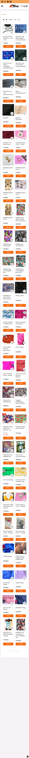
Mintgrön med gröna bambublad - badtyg (8, 634)
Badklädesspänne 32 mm (8, 193)
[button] (22, 6)
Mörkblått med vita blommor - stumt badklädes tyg (20, 635)
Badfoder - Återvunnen (19, 118)
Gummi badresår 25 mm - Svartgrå (20, 532)
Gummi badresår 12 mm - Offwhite (20, 505)
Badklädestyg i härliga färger (7, 244)
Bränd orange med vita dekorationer (7, 348)
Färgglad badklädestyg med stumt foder (20, 401)
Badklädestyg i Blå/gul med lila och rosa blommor (21, 219)
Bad (5, 14)
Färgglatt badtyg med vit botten (20, 427)
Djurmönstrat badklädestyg (7, 400)
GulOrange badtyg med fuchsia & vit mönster (8, 506)
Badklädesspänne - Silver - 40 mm (20, 143)
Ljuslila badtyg (20, 582)
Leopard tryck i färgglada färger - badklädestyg (20, 557)
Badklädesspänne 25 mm (20, 168)
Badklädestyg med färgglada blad (7, 270)
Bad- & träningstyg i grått (21, 92)
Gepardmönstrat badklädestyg (7, 455)
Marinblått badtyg (21, 607)
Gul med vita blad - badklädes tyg (20, 480)
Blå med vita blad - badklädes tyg (8, 322)
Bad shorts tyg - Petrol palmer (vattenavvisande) (21, 64)
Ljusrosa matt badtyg (7, 608)
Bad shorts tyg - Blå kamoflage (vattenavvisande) (21, 38)
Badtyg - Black (20, 295)
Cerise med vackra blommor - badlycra (21, 375)
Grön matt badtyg (8, 480)
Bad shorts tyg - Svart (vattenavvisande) (8, 92)
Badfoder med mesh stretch (7, 143)
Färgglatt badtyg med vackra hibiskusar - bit (7, 428)
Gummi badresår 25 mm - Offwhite (8, 532)
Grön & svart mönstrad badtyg (20, 455)
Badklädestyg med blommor (19, 244)
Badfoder (5, 118)
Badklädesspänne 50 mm (8, 218)
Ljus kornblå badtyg (6, 583)
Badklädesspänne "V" (8, 168)
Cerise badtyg (19, 347)
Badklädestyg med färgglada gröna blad (20, 270)
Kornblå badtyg (7, 556)
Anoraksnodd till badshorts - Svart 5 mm (8, 38)
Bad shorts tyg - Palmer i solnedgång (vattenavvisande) (8, 65)
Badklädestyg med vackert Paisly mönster (7, 297)
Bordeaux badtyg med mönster (20, 322)
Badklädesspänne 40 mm (20, 193)
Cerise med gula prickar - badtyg (7, 374)
